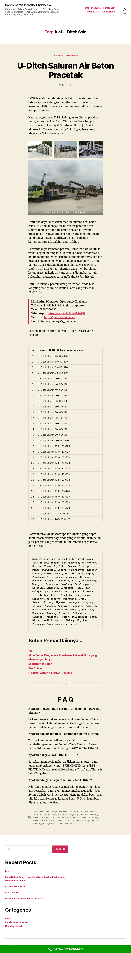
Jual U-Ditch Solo (61, 820)
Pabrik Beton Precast (65, 56)
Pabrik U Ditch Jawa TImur (61, 823)
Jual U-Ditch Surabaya (80, 820)
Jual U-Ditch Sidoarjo (42, 820)
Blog (7, 918)
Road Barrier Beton (40, 663)
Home (86, 7)
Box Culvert (35, 668)
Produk (95, 7)
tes (30, 650)
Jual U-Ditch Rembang (65, 817)
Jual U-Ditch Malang (88, 814)
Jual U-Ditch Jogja (47, 814)
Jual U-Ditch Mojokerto (43, 817)
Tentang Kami (92, 11)
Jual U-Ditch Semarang (87, 817)
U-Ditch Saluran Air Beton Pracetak (65, 70)
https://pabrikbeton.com (59, 317)
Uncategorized (13, 926)
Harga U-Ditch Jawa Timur (71, 811)
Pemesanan (109, 7)
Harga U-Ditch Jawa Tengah (45, 811)
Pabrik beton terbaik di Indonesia (28, 5)
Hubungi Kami (108, 11)
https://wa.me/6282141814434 (66, 313)
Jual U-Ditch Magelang (67, 814)
